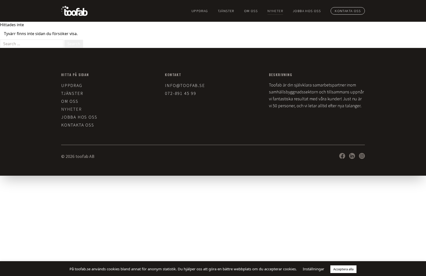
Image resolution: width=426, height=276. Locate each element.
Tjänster (226, 11)
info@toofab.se (185, 85)
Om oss (251, 11)
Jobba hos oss (307, 11)
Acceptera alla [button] (343, 269)
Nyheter (275, 11)
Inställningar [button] (313, 268)
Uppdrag (200, 11)
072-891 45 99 (180, 93)
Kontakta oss (348, 11)
